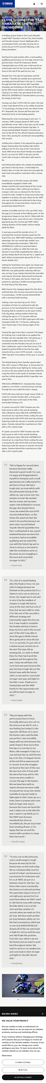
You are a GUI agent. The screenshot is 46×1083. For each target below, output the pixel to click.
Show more (7, 1055)
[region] (23, 1050)
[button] (41, 3)
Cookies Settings (23, 1062)
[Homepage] (7, 4)
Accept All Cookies (23, 1077)
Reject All (22, 1070)
